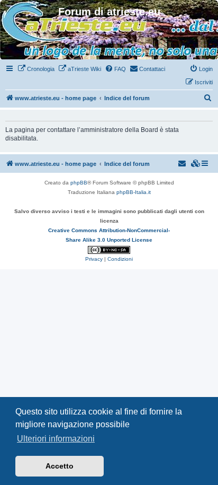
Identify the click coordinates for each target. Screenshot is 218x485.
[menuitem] (35, 69)
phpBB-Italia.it (133, 192)
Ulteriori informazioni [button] (56, 438)
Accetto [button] (60, 466)
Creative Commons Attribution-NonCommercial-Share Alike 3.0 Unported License (109, 235)
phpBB (78, 183)
